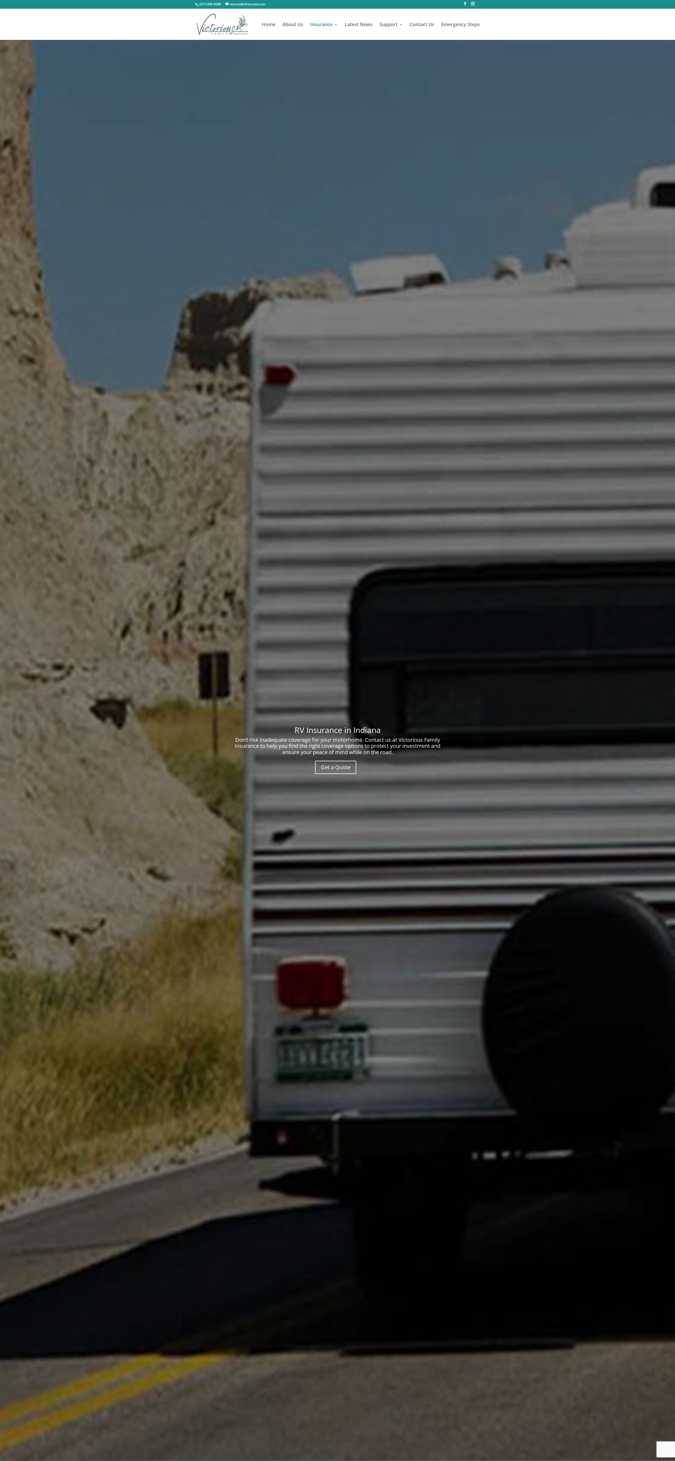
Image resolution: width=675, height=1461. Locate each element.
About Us (292, 24)
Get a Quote (335, 767)
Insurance (321, 24)
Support (388, 24)
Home (269, 24)
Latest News (359, 24)
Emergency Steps (460, 24)
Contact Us (422, 24)
